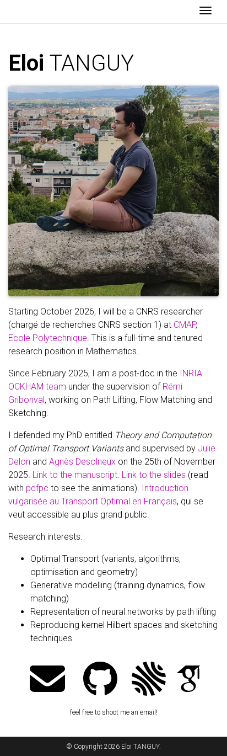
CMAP (185, 325)
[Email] (47, 680)
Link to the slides (154, 475)
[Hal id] (148, 680)
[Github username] (100, 680)
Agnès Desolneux (82, 461)
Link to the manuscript (75, 475)
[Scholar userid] (188, 680)
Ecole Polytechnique (47, 338)
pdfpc (37, 488)
